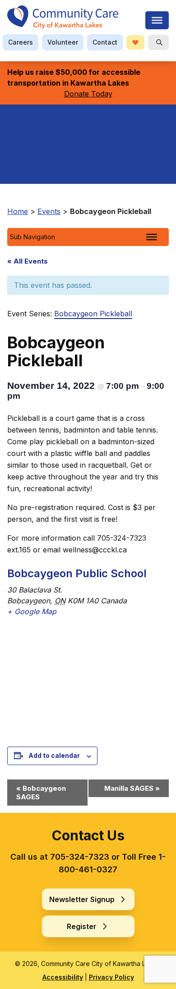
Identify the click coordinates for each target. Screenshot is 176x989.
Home (17, 211)
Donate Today (88, 93)
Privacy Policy (111, 977)
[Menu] (157, 20)
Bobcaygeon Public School (77, 573)
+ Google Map (31, 611)
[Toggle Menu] (151, 237)
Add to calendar (54, 755)
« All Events (27, 261)
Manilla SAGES (132, 788)
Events (48, 211)
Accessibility (62, 977)
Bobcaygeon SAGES (41, 792)
